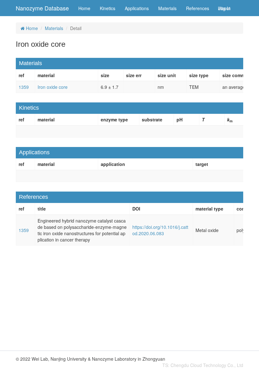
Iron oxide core (53, 87)
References (197, 8)
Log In (224, 8)
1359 (24, 87)
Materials (167, 8)
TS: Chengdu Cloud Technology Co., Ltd (202, 365)
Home (84, 8)
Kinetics (107, 8)
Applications (137, 8)
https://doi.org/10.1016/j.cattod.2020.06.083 (160, 230)
